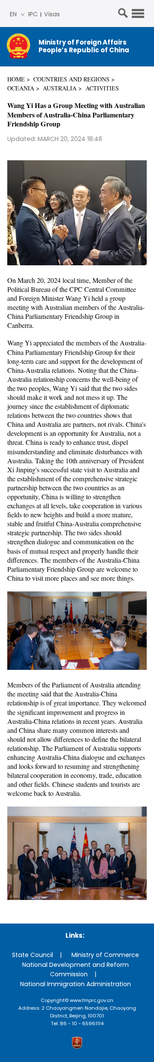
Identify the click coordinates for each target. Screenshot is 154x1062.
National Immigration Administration (75, 984)
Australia (60, 88)
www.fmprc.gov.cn (91, 1000)
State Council (32, 955)
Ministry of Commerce (105, 955)
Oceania (20, 88)
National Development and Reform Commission (75, 969)
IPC (33, 14)
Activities (102, 88)
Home (16, 79)
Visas (52, 14)
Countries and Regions (71, 79)
